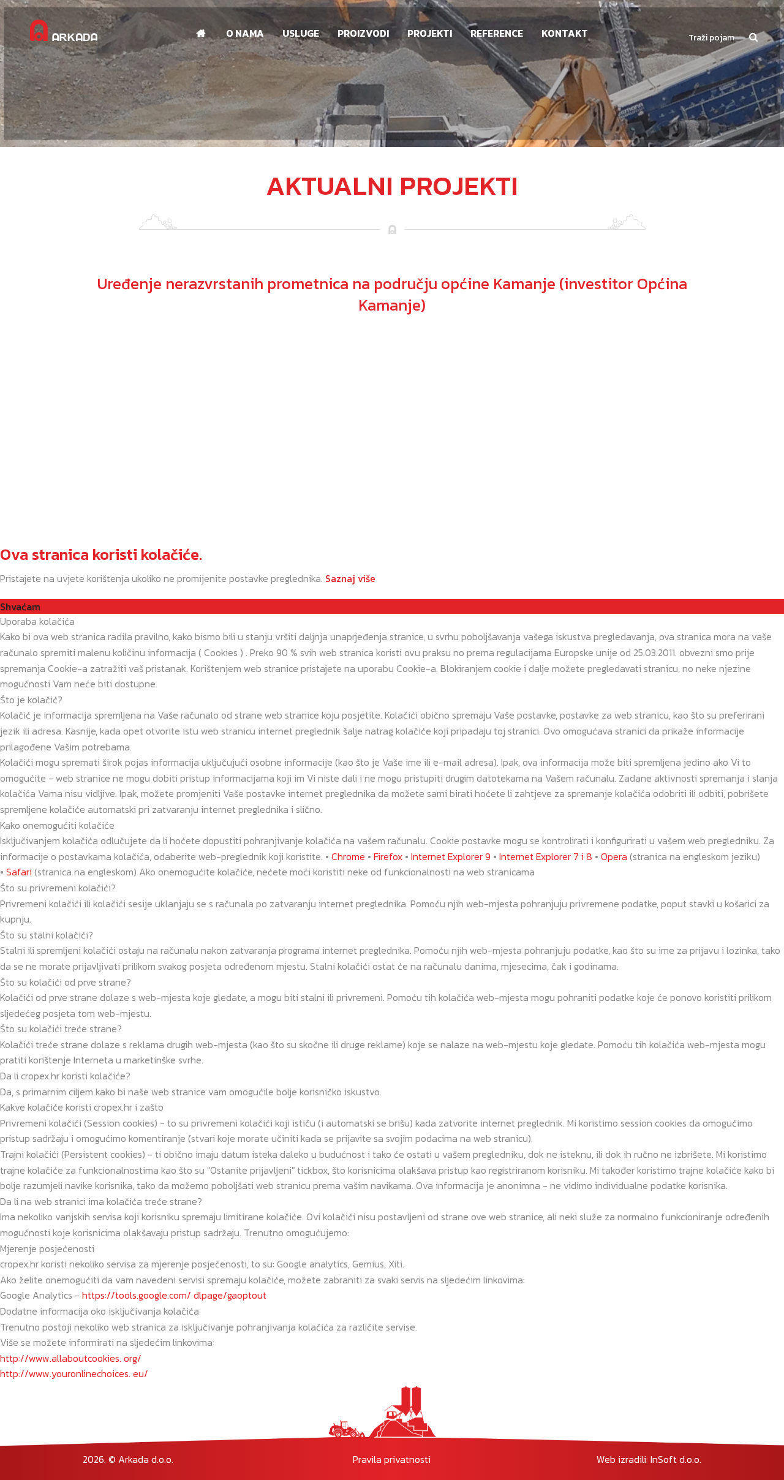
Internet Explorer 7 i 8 (545, 856)
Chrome (348, 856)
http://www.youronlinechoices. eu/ (74, 1373)
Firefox (388, 856)
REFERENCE (496, 33)
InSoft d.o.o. (675, 1459)
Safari (19, 871)
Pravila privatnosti (392, 1459)
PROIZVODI (363, 33)
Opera (614, 856)
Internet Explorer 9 (451, 856)
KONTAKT (564, 33)
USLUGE (300, 33)
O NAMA (245, 33)
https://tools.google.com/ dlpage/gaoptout (174, 1295)
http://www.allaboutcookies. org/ (70, 1358)
